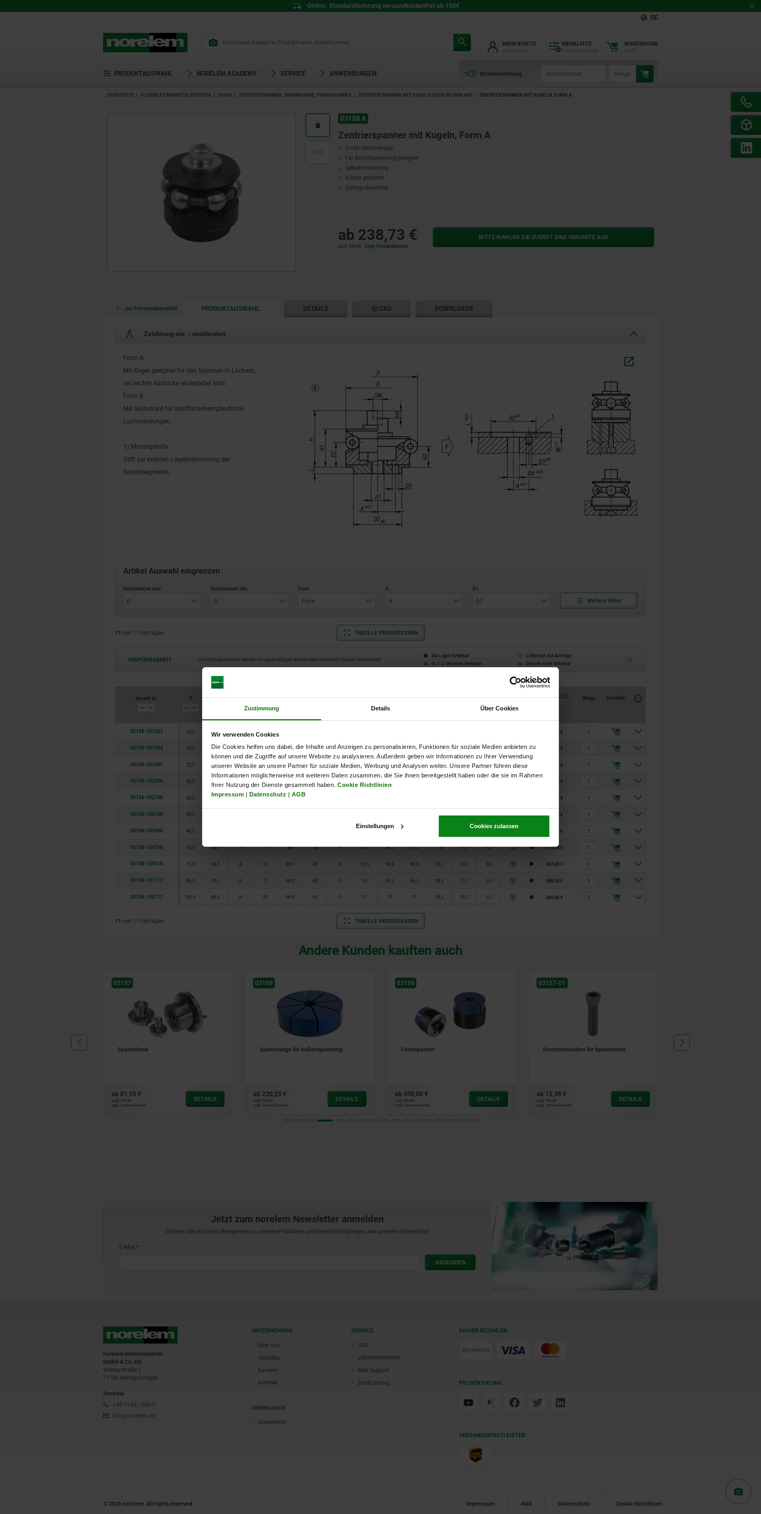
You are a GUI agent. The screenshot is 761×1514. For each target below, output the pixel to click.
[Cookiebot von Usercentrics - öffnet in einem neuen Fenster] (515, 682)
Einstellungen (375, 826)
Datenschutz (268, 794)
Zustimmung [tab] (261, 708)
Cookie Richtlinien (364, 784)
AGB (299, 794)
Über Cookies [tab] (499, 708)
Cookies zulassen (494, 826)
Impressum (227, 794)
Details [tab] (380, 708)
